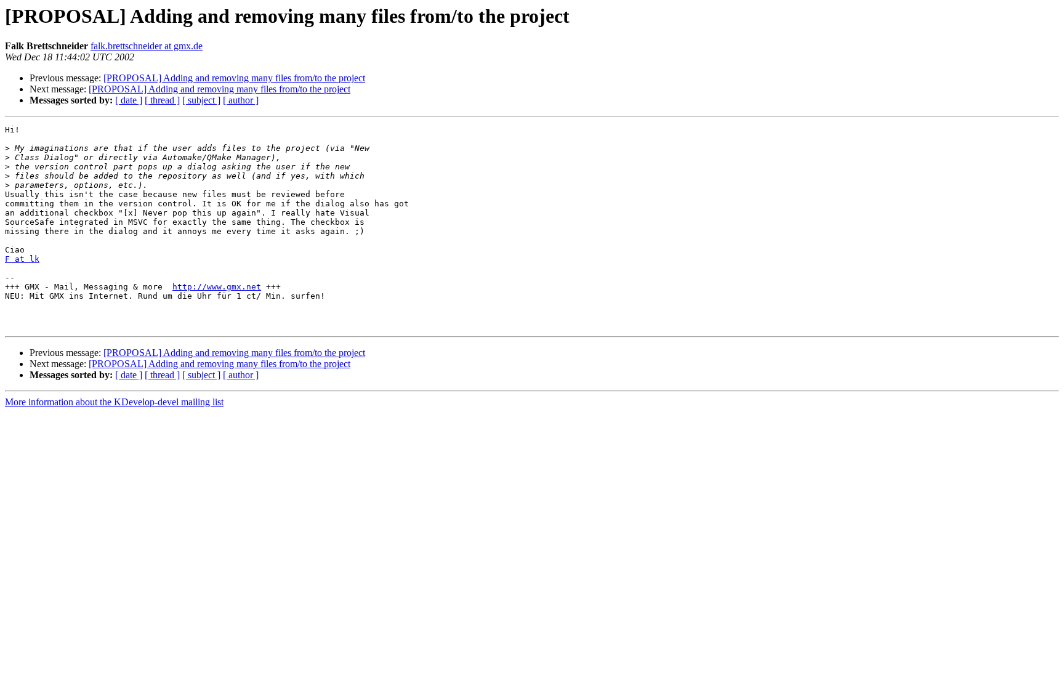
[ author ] (241, 100)
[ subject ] (201, 100)
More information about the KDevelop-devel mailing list (114, 402)
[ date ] (128, 100)
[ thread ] (162, 100)
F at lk (22, 259)
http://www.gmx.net (216, 286)
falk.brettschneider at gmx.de (147, 46)
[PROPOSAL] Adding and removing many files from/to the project (234, 78)
